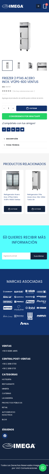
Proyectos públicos (12, 402)
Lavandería (7, 398)
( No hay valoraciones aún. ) (24, 91)
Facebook (4, 129)
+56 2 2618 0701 (9, 368)
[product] (12, 180)
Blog (4, 419)
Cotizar (33, 108)
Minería (5, 388)
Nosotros (7, 414)
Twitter (9, 129)
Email (22, 129)
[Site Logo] (12, 6)
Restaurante (8, 384)
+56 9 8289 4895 (9, 351)
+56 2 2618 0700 (9, 363)
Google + (18, 129)
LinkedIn (13, 129)
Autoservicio (8, 412)
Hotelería (6, 379)
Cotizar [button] (14, 209)
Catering (6, 393)
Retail (5, 407)
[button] (38, 6)
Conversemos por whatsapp (24, 116)
